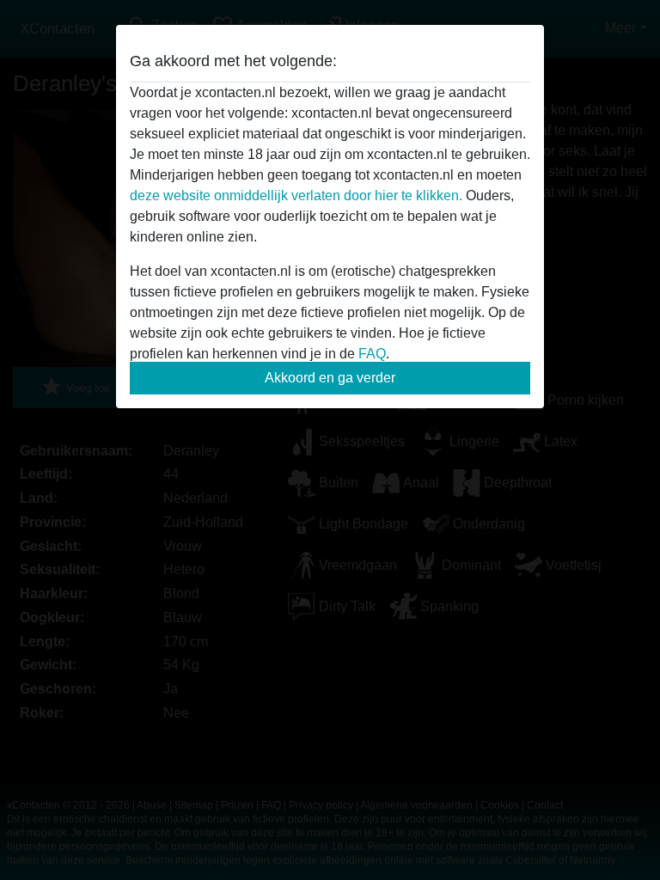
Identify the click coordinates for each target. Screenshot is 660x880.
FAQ (372, 353)
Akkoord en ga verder (330, 377)
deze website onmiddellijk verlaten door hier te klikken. (296, 195)
